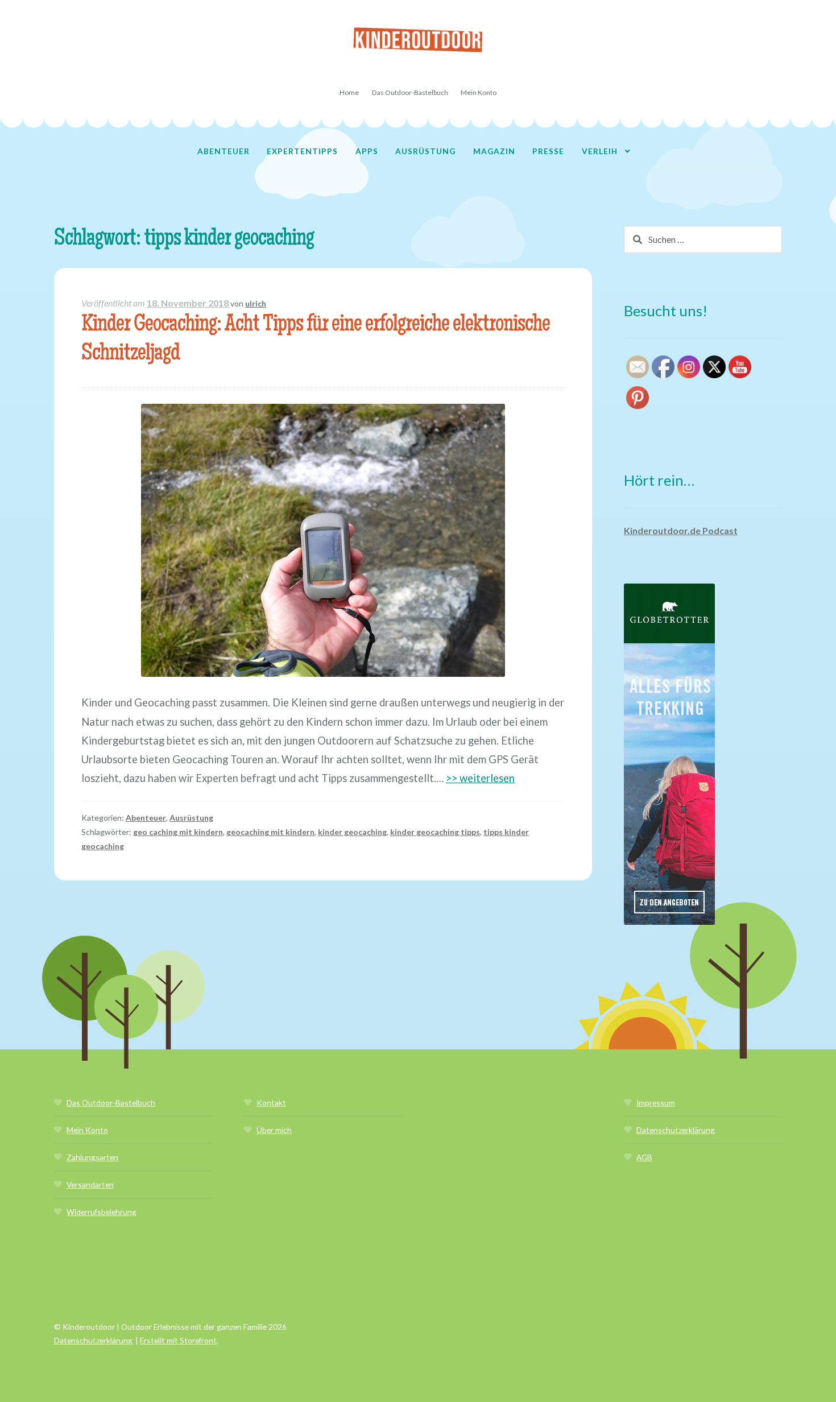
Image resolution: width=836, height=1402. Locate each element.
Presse (548, 151)
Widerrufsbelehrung (101, 1212)
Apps (366, 151)
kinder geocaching (352, 832)
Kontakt (271, 1102)
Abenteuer (223, 151)
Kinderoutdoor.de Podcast (681, 530)
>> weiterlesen (480, 778)
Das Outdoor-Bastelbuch (410, 92)
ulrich (255, 303)
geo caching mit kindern (178, 832)
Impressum (655, 1102)
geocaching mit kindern (270, 832)
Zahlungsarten (92, 1157)
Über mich (274, 1130)
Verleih (600, 151)
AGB (644, 1157)
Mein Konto (478, 92)
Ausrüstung (425, 151)
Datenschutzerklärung (675, 1130)
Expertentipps (302, 151)
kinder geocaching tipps (435, 832)
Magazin (494, 151)
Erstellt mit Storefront (178, 1340)
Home (349, 92)
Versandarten (90, 1184)
